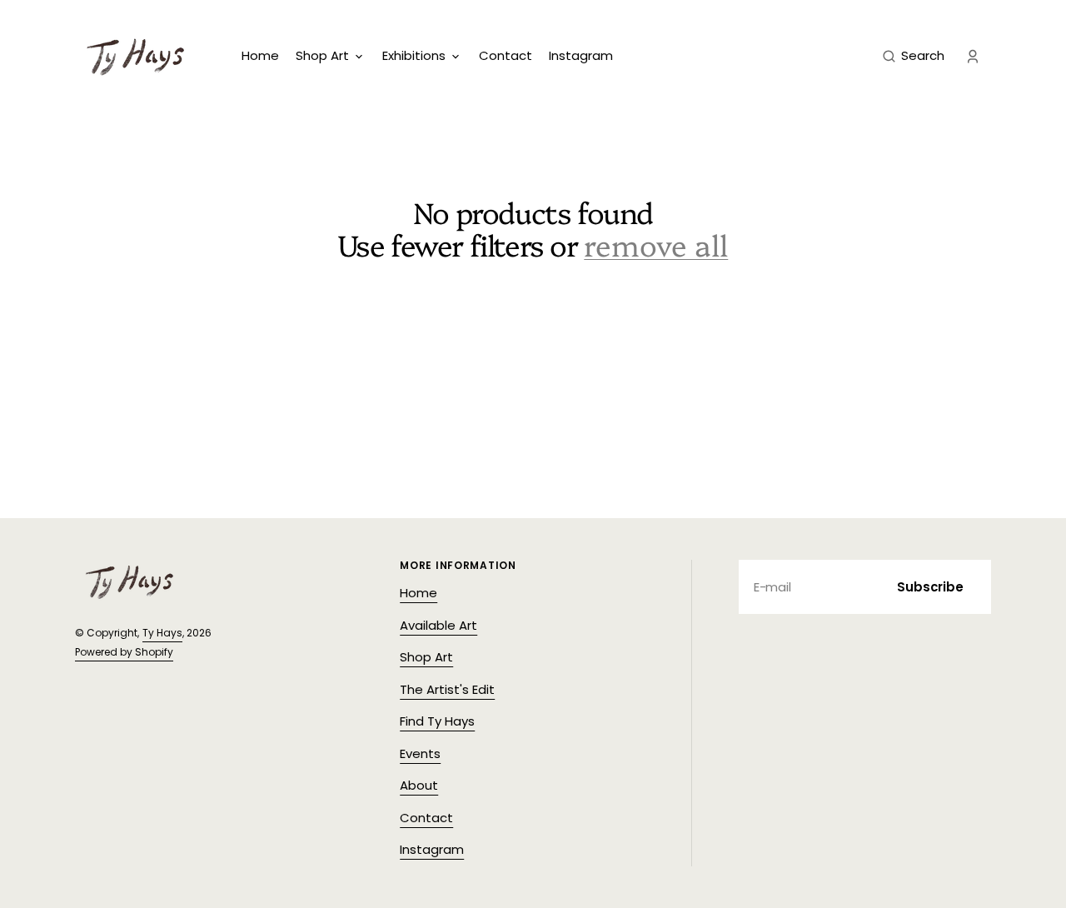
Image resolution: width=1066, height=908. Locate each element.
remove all (656, 244)
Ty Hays (162, 633)
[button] (913, 56)
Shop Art (322, 55)
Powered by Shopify (124, 652)
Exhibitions (414, 55)
